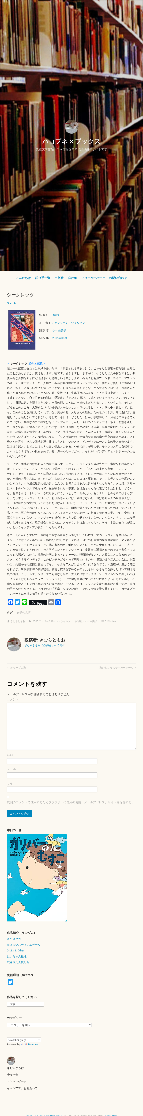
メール (11, 769)
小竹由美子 (59, 330)
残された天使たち (18, 962)
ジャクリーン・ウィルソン (68, 322)
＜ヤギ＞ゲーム (17, 1081)
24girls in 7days (15, 950)
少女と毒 (12, 1074)
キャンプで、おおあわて (22, 1088)
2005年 (36, 621)
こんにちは (23, 278)
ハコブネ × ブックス (71, 141)
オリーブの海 (17, 668)
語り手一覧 (42, 278)
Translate (33, 1044)
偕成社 (56, 315)
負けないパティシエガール (23, 944)
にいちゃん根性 (17, 956)
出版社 (59, 278)
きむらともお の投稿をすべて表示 (44, 645)
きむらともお (17, 621)
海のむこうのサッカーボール (116, 668)
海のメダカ (14, 939)
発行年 (72, 278)
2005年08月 (59, 338)
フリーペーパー (91, 278)
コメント (13, 699)
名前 (10, 755)
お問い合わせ (118, 278)
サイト (11, 783)
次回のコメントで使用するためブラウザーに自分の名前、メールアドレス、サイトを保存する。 (70, 802)
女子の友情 (24, 612)
